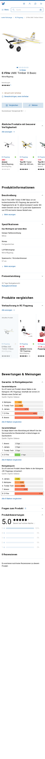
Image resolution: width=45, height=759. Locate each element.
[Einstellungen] (24, 3)
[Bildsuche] (40, 10)
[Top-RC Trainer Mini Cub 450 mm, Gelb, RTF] (27, 154)
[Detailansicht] (22, 410)
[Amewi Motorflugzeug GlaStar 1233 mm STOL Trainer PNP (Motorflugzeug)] (9, 154)
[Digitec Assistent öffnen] (35, 3)
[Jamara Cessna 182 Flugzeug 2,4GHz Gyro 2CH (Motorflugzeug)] (27, 336)
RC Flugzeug (19, 17)
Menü (6, 10)
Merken (35, 105)
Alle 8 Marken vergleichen (12, 422)
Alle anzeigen (7, 132)
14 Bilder (22, 70)
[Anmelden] (30, 4)
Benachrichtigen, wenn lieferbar (16, 96)
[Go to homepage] (3, 3)
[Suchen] (13, 9)
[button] (22, 93)
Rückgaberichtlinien (9, 286)
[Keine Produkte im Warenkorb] (41, 3)
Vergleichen (13, 105)
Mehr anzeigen (10, 215)
